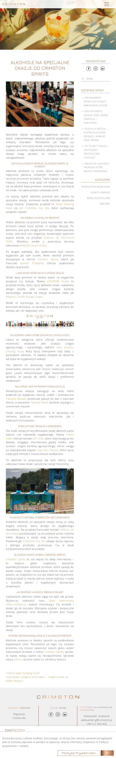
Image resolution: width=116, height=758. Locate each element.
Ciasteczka (19, 718)
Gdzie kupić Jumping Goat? (23, 673)
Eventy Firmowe (100, 192)
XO (35, 438)
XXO (41, 438)
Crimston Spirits (47, 259)
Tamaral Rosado (16, 398)
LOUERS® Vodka (58, 281)
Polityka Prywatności (78, 753)
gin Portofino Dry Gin (34, 208)
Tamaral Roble (39, 402)
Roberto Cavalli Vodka (32, 245)
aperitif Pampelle (31, 263)
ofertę (18, 659)
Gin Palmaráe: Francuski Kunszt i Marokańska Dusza (95, 101)
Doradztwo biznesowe (96, 186)
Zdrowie (105, 203)
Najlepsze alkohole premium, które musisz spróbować (96, 167)
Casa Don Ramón (48, 450)
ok (107, 753)
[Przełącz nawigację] (106, 4)
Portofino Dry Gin (34, 541)
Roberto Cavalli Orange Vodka (24, 296)
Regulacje (19, 714)
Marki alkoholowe (98, 198)
